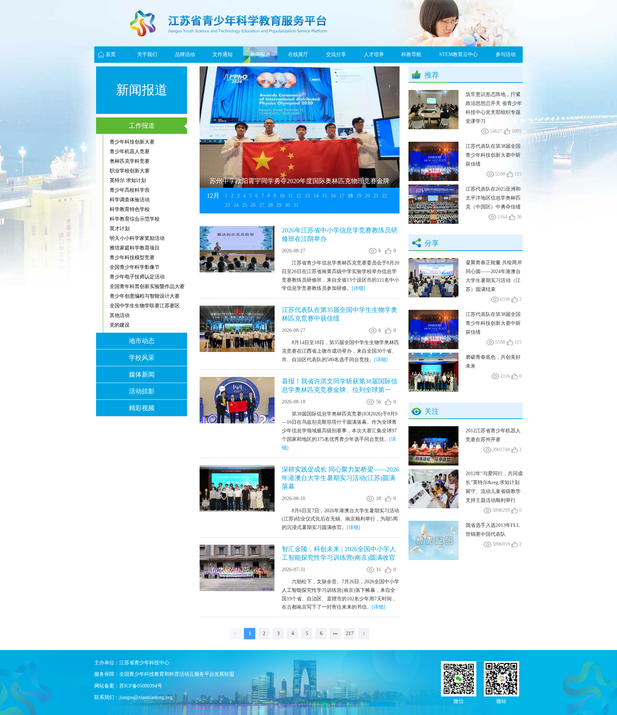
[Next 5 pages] (335, 633)
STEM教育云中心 (458, 54)
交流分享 (336, 54)
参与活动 (506, 54)
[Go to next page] (364, 633)
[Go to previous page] (235, 633)
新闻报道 (260, 54)
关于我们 (147, 54)
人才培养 (374, 54)
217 (349, 633)
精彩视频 (142, 408)
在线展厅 (298, 54)
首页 (111, 54)
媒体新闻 (142, 374)
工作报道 (142, 125)
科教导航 (411, 54)
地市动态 (142, 340)
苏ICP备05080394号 (140, 686)
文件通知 (222, 54)
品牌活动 (185, 54)
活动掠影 (142, 391)
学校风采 (142, 357)
